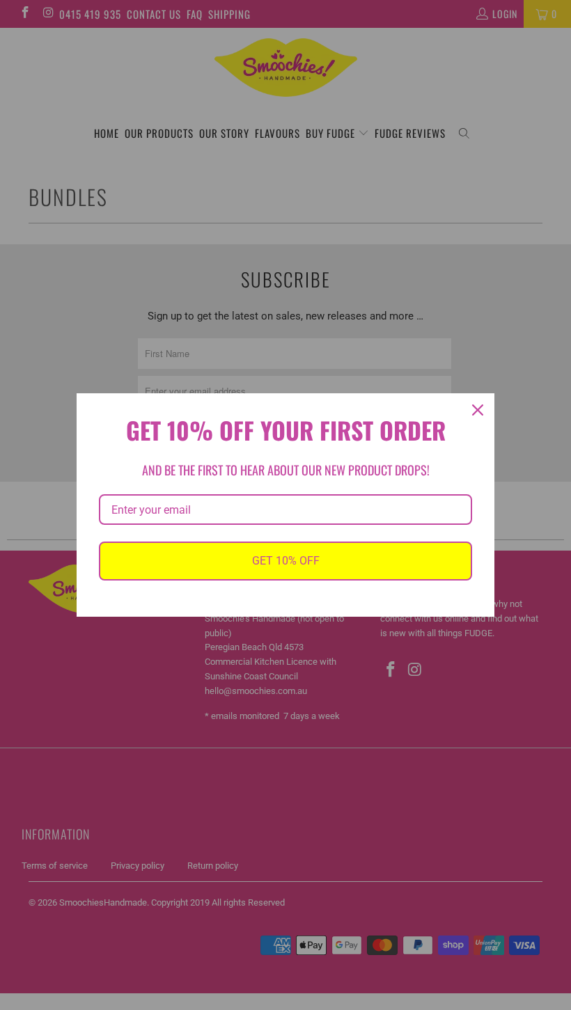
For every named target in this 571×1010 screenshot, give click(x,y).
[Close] (477, 410)
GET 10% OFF (286, 560)
